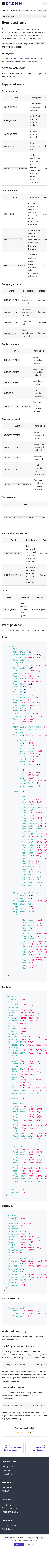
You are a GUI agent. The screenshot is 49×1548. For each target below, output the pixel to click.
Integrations (7, 1474)
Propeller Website (9, 1508)
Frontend (6, 1470)
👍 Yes (19, 1432)
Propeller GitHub (9, 1512)
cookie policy (32, 1540)
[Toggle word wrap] (40, 644)
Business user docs (10, 1525)
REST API (5, 1491)
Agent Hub (6, 1529)
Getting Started (8, 1466)
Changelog (6, 1504)
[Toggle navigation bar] (3, 3)
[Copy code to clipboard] (44, 644)
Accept (19, 1544)
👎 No (29, 1432)
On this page (8, 16)
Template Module (20, 58)
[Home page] (4, 10)
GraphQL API (7, 1487)
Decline (30, 1544)
